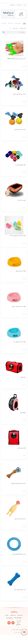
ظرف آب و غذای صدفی (21, 271)
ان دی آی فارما (12, 4)
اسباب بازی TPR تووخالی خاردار (19, 554)
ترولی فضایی (23, 412)
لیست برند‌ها (19, 4)
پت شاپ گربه (13, 615)
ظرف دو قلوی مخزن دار (20, 165)
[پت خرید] (14, 611)
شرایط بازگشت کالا (18, 617)
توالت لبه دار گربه (22, 200)
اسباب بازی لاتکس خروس (20, 518)
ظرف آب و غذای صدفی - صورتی (19, 306)
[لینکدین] (9, 622)
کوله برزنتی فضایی (22, 448)
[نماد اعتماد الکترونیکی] (18, 624)
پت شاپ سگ (20, 615)
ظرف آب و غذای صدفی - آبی (20, 342)
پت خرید (24, 4)
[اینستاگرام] (13, 622)
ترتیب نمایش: (23, 28)
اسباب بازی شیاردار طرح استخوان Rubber (16, 58)
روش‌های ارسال (9, 617)
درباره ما (7, 615)
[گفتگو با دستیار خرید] (24, 632)
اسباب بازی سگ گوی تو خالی (19, 94)
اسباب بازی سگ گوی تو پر (20, 129)
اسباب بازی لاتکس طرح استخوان (18, 483)
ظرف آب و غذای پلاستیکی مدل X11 (18, 235)
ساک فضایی (23, 377)
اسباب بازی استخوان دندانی (20, 589)
